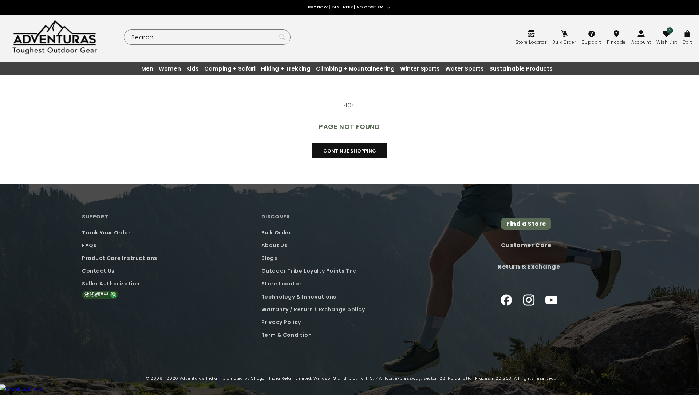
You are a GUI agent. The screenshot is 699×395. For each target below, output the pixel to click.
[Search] (282, 37)
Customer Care (526, 245)
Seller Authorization (111, 283)
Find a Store (526, 224)
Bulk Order (276, 232)
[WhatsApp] (22, 389)
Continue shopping (349, 150)
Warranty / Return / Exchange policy (313, 309)
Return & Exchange (529, 266)
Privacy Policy (281, 321)
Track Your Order (106, 232)
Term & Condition (286, 334)
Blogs (269, 257)
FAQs (89, 245)
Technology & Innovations (298, 296)
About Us (274, 245)
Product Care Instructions (119, 257)
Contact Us (98, 270)
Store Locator (281, 283)
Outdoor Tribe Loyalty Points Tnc (308, 270)
